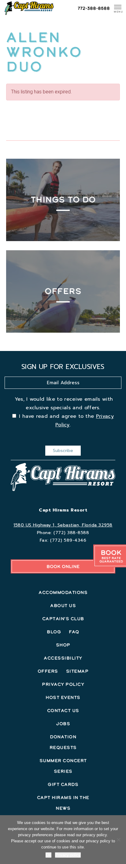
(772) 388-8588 (71, 533)
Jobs (63, 724)
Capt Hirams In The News (63, 802)
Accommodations (63, 592)
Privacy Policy (63, 684)
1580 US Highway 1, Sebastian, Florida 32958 (63, 525)
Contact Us (63, 710)
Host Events (63, 697)
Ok (48, 855)
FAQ (74, 632)
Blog (54, 632)
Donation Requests (63, 742)
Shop (63, 645)
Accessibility (63, 658)
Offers (48, 671)
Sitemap (77, 671)
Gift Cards (63, 784)
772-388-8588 (94, 8)
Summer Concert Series (63, 765)
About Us (63, 605)
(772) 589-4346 (68, 540)
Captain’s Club (63, 619)
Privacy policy (67, 855)
